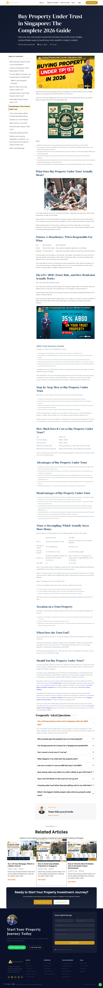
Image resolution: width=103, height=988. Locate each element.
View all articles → (53, 815)
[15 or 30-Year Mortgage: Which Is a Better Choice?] (21, 860)
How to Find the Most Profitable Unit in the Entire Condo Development (80, 866)
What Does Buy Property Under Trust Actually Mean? (19, 63)
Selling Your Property (52, 2)
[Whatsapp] (21, 977)
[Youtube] (12, 977)
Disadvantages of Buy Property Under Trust (19, 107)
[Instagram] (15, 977)
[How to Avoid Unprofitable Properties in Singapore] (51, 850)
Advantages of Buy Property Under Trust (18, 100)
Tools (73, 2)
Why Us (42, 2)
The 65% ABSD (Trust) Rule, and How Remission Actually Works (20, 75)
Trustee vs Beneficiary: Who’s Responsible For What (19, 69)
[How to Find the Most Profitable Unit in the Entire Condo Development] (82, 860)
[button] (92, 2)
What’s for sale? (65, 2)
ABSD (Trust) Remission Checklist (19, 81)
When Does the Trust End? (18, 123)
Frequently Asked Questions (18, 133)
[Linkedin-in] (18, 977)
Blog (79, 2)
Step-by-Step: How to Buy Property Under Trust (18, 88)
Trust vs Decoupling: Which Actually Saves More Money (18, 114)
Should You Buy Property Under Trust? (19, 127)
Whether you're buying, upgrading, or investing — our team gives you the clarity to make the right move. (19, 140)
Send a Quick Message (16, 148)
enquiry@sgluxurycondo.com (64, 949)
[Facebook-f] (8, 977)
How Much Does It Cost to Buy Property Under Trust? (19, 94)
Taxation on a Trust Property (18, 119)
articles (21, 869)
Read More (11, 879)
